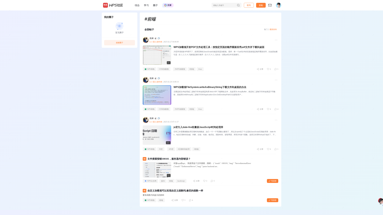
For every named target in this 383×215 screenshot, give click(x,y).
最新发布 (273, 29)
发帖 (261, 5)
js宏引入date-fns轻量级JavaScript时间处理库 (198, 127)
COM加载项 (164, 69)
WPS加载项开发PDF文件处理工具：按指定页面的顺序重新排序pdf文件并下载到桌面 (219, 47)
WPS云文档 (151, 181)
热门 (266, 29)
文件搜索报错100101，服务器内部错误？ (169, 159)
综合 (137, 5)
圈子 (155, 5)
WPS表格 (151, 69)
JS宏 (161, 149)
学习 (146, 5)
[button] (261, 5)
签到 (249, 5)
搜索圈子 (119, 43)
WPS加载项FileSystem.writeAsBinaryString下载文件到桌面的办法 (210, 87)
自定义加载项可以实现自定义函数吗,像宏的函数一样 (175, 190)
